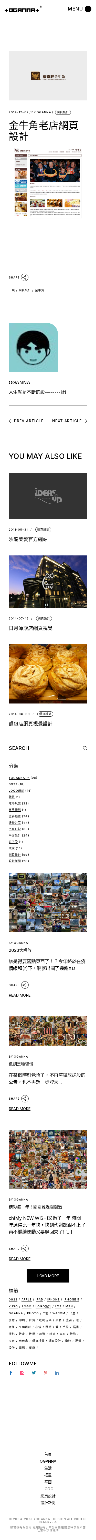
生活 (48, 1468)
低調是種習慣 (21, 1064)
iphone (53, 1299)
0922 (13, 784)
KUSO (13, 1306)
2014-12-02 (19, 112)
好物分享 (15, 822)
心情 (38, 1327)
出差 (72, 1313)
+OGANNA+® (19, 778)
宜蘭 (12, 1327)
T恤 (45, 1313)
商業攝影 (15, 810)
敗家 (12, 848)
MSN (69, 1306)
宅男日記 (15, 829)
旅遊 (42, 1334)
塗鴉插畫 (15, 816)
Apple (27, 1299)
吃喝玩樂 (15, 803)
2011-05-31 (18, 529)
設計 (12, 1348)
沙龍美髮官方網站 (28, 539)
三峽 (12, 290)
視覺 (78, 1341)
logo (26, 1306)
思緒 (48, 1327)
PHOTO (33, 1313)
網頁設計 (63, 112)
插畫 (76, 1327)
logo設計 (43, 1306)
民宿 (12, 1341)
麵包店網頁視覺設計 (30, 724)
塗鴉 (69, 1320)
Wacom (59, 1313)
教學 (32, 1334)
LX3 (58, 1306)
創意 (12, 1320)
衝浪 (68, 1341)
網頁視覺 (38, 1341)
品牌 (59, 1320)
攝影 (12, 1334)
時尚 (52, 1334)
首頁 (48, 1454)
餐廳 (32, 1348)
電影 (22, 1348)
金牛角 (39, 290)
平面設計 (15, 835)
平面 (48, 1482)
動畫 (12, 797)
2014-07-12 (19, 618)
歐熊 (73, 1334)
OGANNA (41, 112)
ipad (39, 1299)
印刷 (22, 1320)
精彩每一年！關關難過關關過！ (37, 1207)
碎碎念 (23, 1341)
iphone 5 (71, 1299)
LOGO (48, 1488)
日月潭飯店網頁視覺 (30, 628)
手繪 (66, 1327)
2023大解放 (20, 950)
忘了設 (13, 842)
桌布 (63, 1334)
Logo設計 (17, 790)
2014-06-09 (19, 714)
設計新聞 (15, 861)
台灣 (32, 1320)
